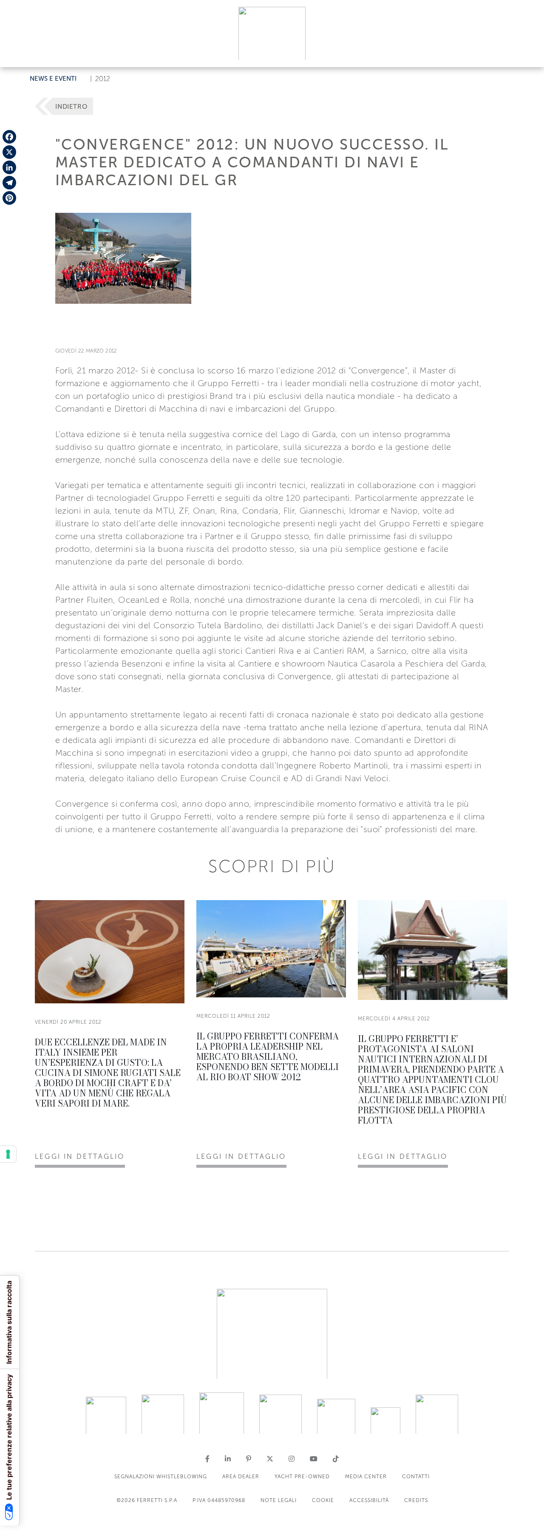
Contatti (416, 1477)
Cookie (323, 1500)
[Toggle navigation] (528, 52)
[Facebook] (9, 136)
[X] (9, 152)
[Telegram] (9, 182)
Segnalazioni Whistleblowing (160, 1477)
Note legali (279, 1500)
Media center (366, 1477)
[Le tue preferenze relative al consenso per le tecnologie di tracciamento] (8, 1154)
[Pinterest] (9, 198)
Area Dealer (240, 1477)
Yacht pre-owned (302, 1477)
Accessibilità (369, 1500)
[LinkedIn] (9, 167)
